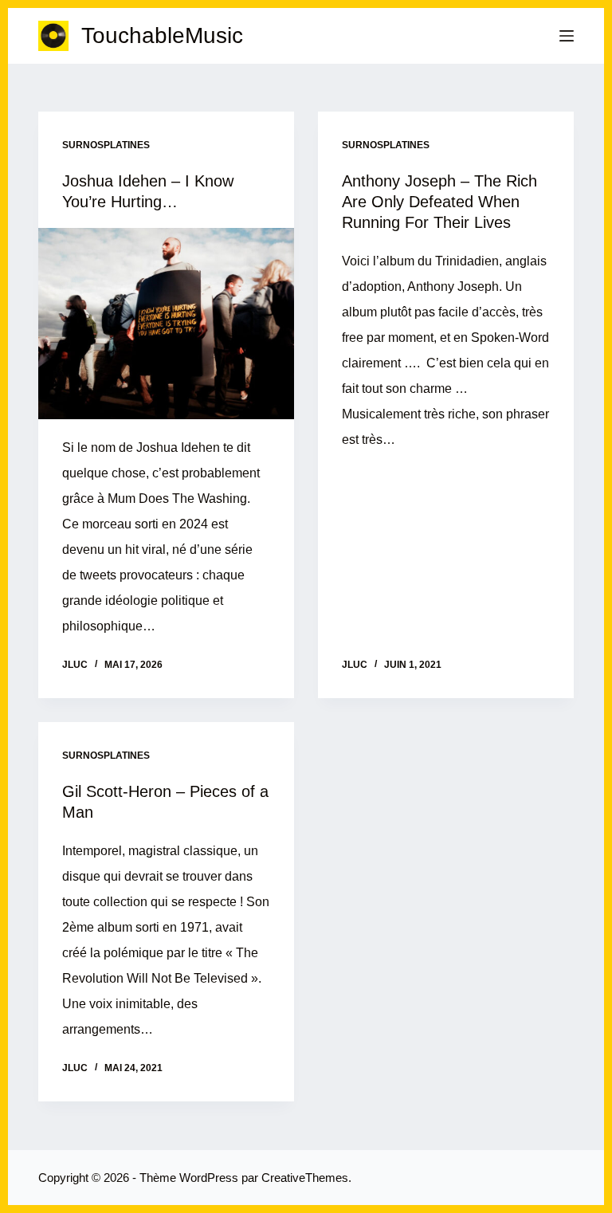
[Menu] (566, 36)
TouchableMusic (162, 35)
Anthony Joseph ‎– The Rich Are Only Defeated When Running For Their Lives (439, 201)
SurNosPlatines (106, 145)
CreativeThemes (304, 1177)
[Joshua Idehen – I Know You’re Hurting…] (166, 323)
